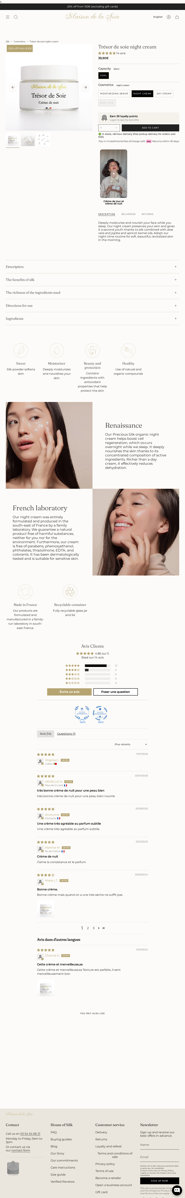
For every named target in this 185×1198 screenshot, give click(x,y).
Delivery (101, 1132)
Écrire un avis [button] (69, 692)
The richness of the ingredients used (33, 292)
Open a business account (113, 1185)
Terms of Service (154, 1193)
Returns (101, 1139)
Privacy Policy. (167, 1170)
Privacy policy (105, 1164)
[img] (45, 754)
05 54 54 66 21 (30, 1133)
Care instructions (63, 1167)
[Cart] (177, 17)
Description (14, 266)
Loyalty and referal (108, 1146)
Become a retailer (108, 1178)
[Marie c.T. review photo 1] (45, 908)
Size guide (58, 1174)
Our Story (57, 1153)
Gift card (101, 1192)
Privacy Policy (168, 1190)
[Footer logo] (19, 1114)
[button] (107, 53)
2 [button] (88, 928)
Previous (13, 87)
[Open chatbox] (177, 1190)
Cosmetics (19, 41)
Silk (7, 41)
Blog (54, 1146)
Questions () (66, 733)
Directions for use (19, 305)
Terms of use (104, 1171)
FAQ (54, 1132)
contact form (20, 1150)
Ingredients (14, 318)
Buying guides (61, 1139)
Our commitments (64, 1160)
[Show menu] (7, 17)
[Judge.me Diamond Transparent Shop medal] (100, 713)
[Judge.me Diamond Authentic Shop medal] (82, 713)
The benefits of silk (20, 279)
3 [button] (93, 928)
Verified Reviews (62, 1181)
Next (85, 87)
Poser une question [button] (115, 692)
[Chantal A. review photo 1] (45, 987)
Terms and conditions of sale (115, 1155)
